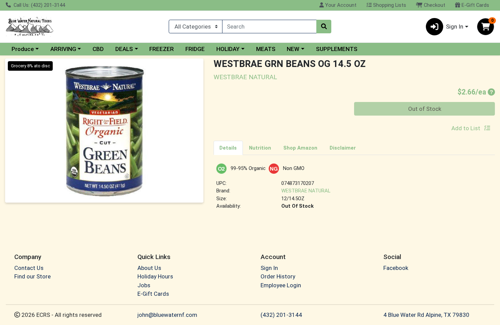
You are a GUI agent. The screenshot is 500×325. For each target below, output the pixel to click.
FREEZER (161, 49)
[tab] (228, 147)
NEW (293, 49)
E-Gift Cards (474, 5)
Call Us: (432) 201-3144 (38, 5)
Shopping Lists (389, 5)
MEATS (266, 49)
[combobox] (269, 26)
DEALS (124, 49)
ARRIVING (63, 49)
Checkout (433, 5)
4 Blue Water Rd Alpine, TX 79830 (426, 314)
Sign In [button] (454, 26)
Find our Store (32, 276)
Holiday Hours (155, 276)
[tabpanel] (354, 189)
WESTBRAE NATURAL (305, 191)
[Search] (323, 26)
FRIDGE (195, 49)
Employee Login (281, 285)
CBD (98, 49)
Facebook (395, 267)
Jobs (143, 285)
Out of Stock (424, 108)
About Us (149, 267)
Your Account (340, 5)
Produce (23, 49)
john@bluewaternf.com (167, 314)
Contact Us (29, 267)
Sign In (269, 267)
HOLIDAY (227, 49)
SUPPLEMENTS (336, 49)
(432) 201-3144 (281, 314)
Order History (278, 276)
